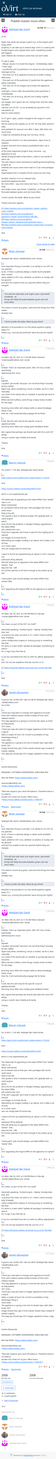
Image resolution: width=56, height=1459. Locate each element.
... (3, 263)
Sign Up (21, 14)
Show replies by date (45, 244)
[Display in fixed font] (49, 238)
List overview (7, 1382)
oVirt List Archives (32, 8)
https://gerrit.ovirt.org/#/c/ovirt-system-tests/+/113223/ (25, 477)
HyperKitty (28, 1455)
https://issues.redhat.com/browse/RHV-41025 (21, 488)
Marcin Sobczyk (17, 462)
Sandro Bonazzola (18, 692)
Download (9, 1388)
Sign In (8, 14)
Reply (6, 240)
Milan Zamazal (17, 251)
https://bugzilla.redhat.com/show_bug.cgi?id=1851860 (28, 667)
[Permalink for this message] (53, 238)
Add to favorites (11, 1400)
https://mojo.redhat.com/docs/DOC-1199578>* (22, 799)
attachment (16, 807)
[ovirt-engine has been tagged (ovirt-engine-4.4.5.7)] (3, 20)
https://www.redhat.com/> (26, 777)
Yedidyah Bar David (19, 29)
